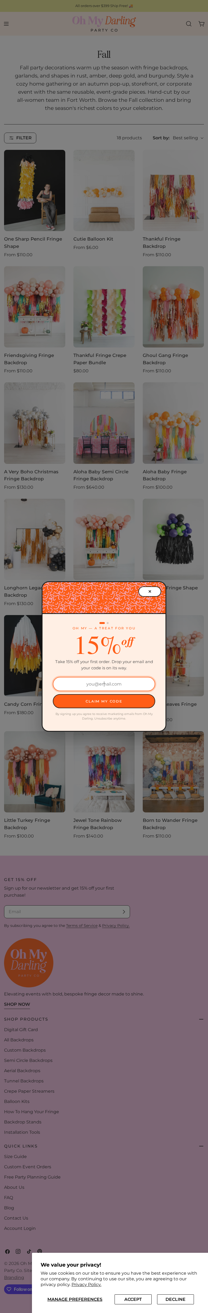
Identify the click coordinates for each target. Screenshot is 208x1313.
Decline (175, 1299)
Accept (133, 1299)
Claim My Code (104, 701)
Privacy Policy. (86, 1284)
